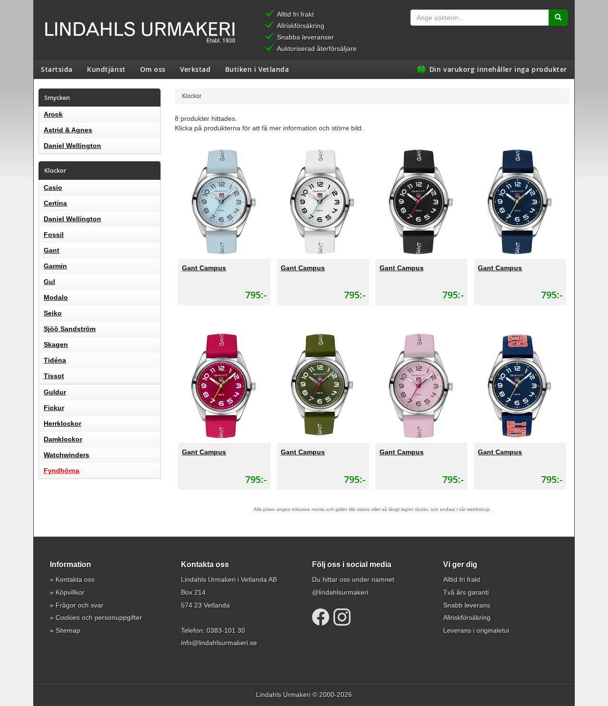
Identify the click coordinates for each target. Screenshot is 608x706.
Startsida (57, 69)
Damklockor (63, 439)
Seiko (53, 313)
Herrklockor (62, 423)
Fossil (54, 234)
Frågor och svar (80, 605)
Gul (49, 281)
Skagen (56, 344)
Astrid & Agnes (68, 130)
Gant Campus (204, 268)
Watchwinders (66, 455)
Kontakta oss (75, 579)
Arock (53, 114)
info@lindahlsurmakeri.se (219, 643)
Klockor (191, 96)
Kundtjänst (106, 69)
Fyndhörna (61, 470)
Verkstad (195, 69)
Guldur (55, 392)
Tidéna (55, 360)
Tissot (54, 376)
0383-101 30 (226, 630)
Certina (55, 203)
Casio (53, 187)
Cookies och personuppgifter (99, 617)
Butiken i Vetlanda (257, 69)
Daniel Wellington (72, 145)
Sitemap (68, 630)
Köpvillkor (70, 592)
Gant (51, 250)
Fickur (54, 408)
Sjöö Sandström (69, 329)
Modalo (56, 297)
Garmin (55, 266)
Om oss (153, 69)
